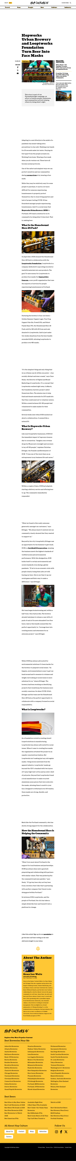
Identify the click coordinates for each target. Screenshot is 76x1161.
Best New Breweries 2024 (13, 1110)
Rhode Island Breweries (36, 1089)
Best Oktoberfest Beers (59, 1108)
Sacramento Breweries (59, 1049)
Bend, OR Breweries (12, 1057)
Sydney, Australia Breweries (61, 1079)
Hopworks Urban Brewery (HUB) (35, 210)
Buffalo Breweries (11, 1068)
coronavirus (32, 175)
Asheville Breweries (12, 1046)
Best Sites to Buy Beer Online (15, 1102)
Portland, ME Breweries (36, 1084)
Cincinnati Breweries (12, 1076)
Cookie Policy (68, 1147)
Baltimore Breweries (12, 1054)
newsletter (47, 934)
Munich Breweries (57, 1076)
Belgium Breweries (57, 1071)
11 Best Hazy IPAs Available (37, 1105)
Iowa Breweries (33, 1054)
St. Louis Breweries (57, 1060)
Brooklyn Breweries (12, 1065)
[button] (70, 3)
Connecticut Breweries (13, 1081)
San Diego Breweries (58, 1052)
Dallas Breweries (11, 1084)
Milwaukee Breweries (35, 1062)
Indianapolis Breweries (36, 1052)
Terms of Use (49, 1147)
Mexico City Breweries (36, 1060)
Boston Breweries (11, 1060)
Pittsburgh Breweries (35, 1081)
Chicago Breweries (11, 1073)
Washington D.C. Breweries (60, 1068)
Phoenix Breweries (34, 1076)
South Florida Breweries (59, 1057)
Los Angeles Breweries (36, 1057)
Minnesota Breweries (35, 1065)
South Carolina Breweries (60, 1054)
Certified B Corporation (37, 548)
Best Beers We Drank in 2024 (15, 1108)
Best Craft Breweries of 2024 (15, 1105)
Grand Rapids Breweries (13, 1089)
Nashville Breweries (35, 1068)
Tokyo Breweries (57, 1062)
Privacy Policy (41, 1147)
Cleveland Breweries (12, 1079)
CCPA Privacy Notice (59, 1147)
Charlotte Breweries (12, 1071)
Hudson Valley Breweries (37, 1049)
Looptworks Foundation (31, 263)
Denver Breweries (11, 1087)
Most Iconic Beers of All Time (38, 1116)
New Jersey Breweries (35, 1073)
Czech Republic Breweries (60, 1073)
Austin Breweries (11, 1052)
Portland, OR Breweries (36, 1087)
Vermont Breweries (57, 1065)
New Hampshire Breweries (37, 1071)
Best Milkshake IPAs (35, 1113)
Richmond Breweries (58, 1046)
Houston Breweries (34, 1046)
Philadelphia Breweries (36, 1079)
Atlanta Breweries (11, 1049)
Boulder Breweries (11, 1062)
